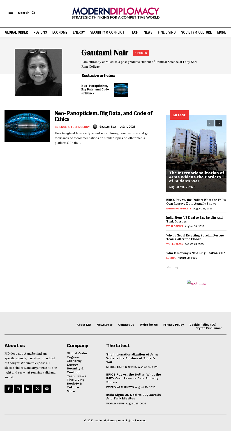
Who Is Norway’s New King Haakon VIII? (195, 253)
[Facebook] (9, 389)
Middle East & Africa (121, 367)
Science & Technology (72, 126)
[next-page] (218, 123)
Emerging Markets (179, 208)
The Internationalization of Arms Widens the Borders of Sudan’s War (196, 176)
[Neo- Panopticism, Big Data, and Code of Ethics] (121, 90)
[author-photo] (96, 126)
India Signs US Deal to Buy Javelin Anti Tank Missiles (194, 219)
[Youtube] (47, 389)
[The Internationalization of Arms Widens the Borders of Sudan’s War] (196, 153)
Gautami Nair (107, 126)
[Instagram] (18, 389)
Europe (171, 258)
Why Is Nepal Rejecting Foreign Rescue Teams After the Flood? (195, 237)
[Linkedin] (28, 389)
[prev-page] (210, 123)
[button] (27, 12)
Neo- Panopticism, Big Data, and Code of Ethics (95, 89)
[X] (37, 389)
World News (174, 226)
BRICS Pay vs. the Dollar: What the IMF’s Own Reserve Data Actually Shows (196, 202)
